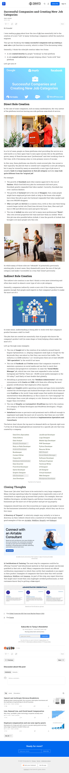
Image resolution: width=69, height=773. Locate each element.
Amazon (27, 576)
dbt (39, 33)
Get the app (42, 765)
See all (7, 736)
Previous (10, 660)
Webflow (35, 520)
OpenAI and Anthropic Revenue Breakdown (21, 698)
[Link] (1, 104)
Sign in (64, 4)
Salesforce (8, 576)
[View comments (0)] (12, 24)
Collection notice (46, 761)
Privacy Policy (47, 642)
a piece (18, 33)
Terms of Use (42, 640)
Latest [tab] (10, 693)
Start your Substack (30, 765)
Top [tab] (6, 693)
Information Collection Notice (34, 642)
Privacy (34, 761)
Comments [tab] (8, 672)
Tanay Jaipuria (8, 18)
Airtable (28, 520)
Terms (38, 761)
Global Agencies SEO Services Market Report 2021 (26, 613)
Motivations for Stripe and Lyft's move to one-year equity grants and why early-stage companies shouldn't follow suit (25, 726)
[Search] (44, 3)
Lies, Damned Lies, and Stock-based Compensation (24, 711)
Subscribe (55, 4)
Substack (26, 769)
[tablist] (11, 672)
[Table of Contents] (2, 386)
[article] (34, 702)
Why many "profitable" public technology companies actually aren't (23, 713)
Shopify (42, 520)
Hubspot (53, 520)
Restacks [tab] (15, 672)
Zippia (11, 617)
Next (59, 660)
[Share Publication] (48, 3)
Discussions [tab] (17, 693)
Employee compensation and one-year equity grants (25, 723)
